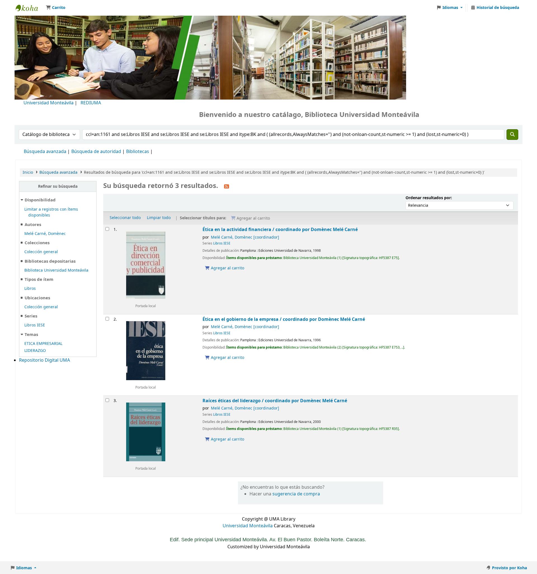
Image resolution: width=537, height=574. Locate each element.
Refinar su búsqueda (57, 186)
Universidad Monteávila (48, 103)
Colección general (41, 252)
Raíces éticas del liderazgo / (274, 400)
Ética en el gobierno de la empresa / (283, 319)
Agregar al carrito (227, 268)
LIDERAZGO (35, 351)
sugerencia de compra (296, 494)
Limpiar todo (159, 218)
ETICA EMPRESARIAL (43, 344)
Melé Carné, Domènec (45, 234)
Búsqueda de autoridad (96, 151)
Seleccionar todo (125, 218)
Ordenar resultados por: (429, 198)
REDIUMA (91, 103)
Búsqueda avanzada (45, 151)
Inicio (28, 172)
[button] (56, 8)
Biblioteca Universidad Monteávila (30, 7)
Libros (30, 288)
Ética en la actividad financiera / (280, 229)
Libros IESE (34, 325)
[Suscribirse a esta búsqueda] (226, 186)
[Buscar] (512, 134)
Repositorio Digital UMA (44, 360)
